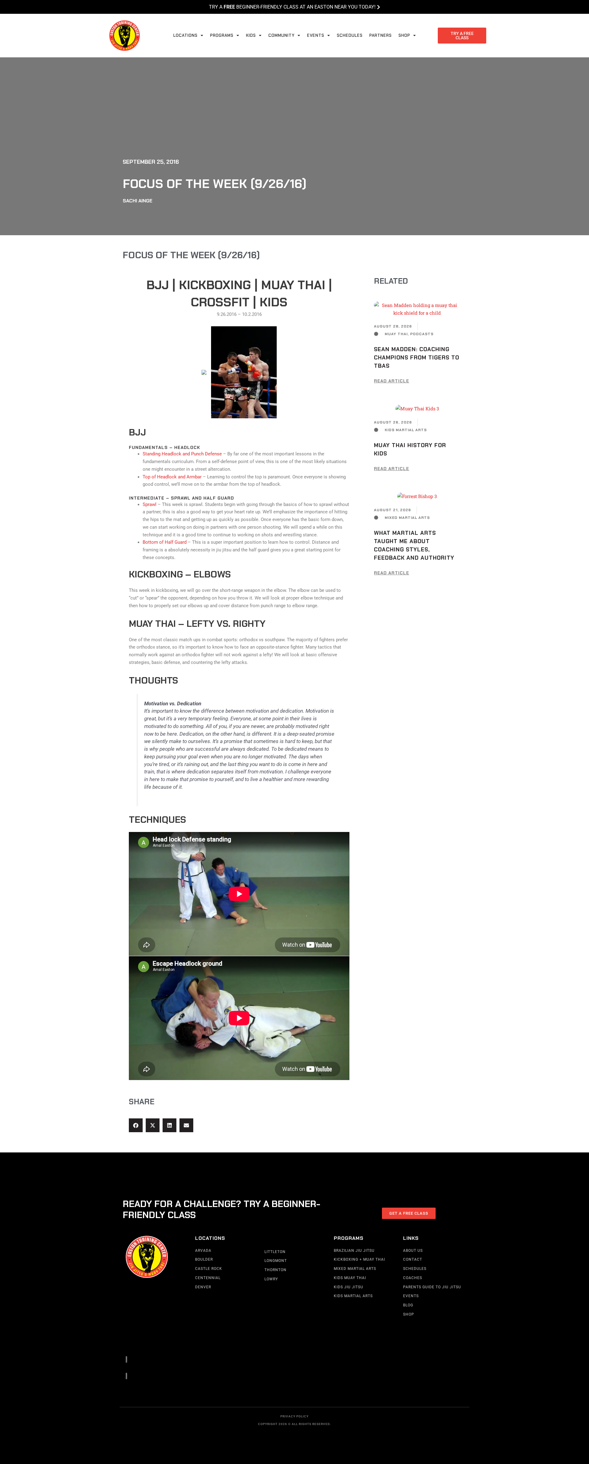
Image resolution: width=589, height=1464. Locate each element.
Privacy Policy (294, 1416)
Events (315, 35)
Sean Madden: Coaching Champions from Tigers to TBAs (416, 358)
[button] (136, 1125)
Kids (251, 35)
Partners (380, 35)
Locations (185, 35)
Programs (221, 35)
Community (281, 35)
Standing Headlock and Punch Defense (182, 454)
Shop (404, 35)
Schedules (350, 35)
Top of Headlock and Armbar (172, 477)
